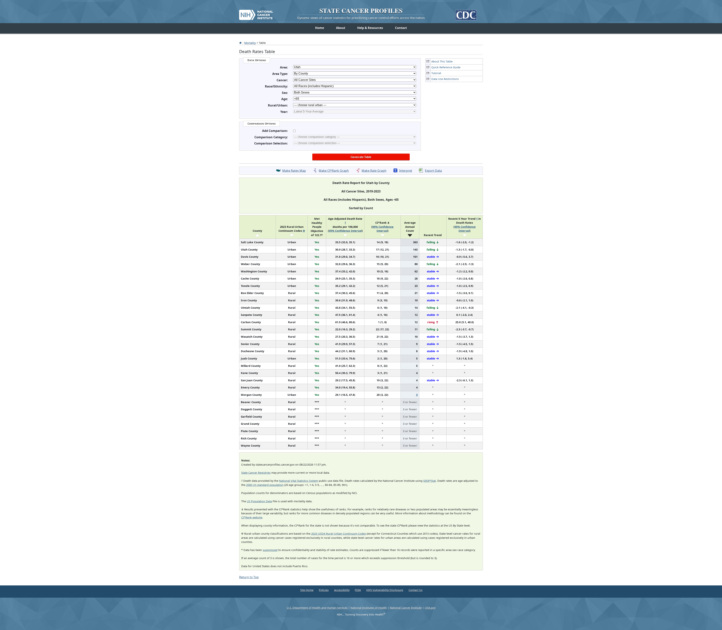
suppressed (270, 550)
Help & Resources (370, 28)
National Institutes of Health (368, 607)
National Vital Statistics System (298, 481)
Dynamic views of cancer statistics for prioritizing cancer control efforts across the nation (361, 18)
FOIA (358, 590)
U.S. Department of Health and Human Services (317, 607)
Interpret (405, 171)
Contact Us (415, 590)
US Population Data (259, 501)
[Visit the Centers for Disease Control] (466, 14)
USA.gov (430, 607)
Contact (401, 28)
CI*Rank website (251, 517)
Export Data (433, 171)
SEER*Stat (429, 481)
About (340, 28)
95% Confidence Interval (345, 231)
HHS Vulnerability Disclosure (384, 590)
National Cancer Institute (406, 607)
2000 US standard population (265, 485)
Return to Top (249, 577)
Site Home (306, 590)
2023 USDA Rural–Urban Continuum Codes (338, 533)
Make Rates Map (294, 171)
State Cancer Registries (256, 472)
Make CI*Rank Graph (334, 171)
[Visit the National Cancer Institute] (256, 13)
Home (319, 28)
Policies (324, 590)
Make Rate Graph (374, 171)
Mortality (250, 43)
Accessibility (342, 590)
